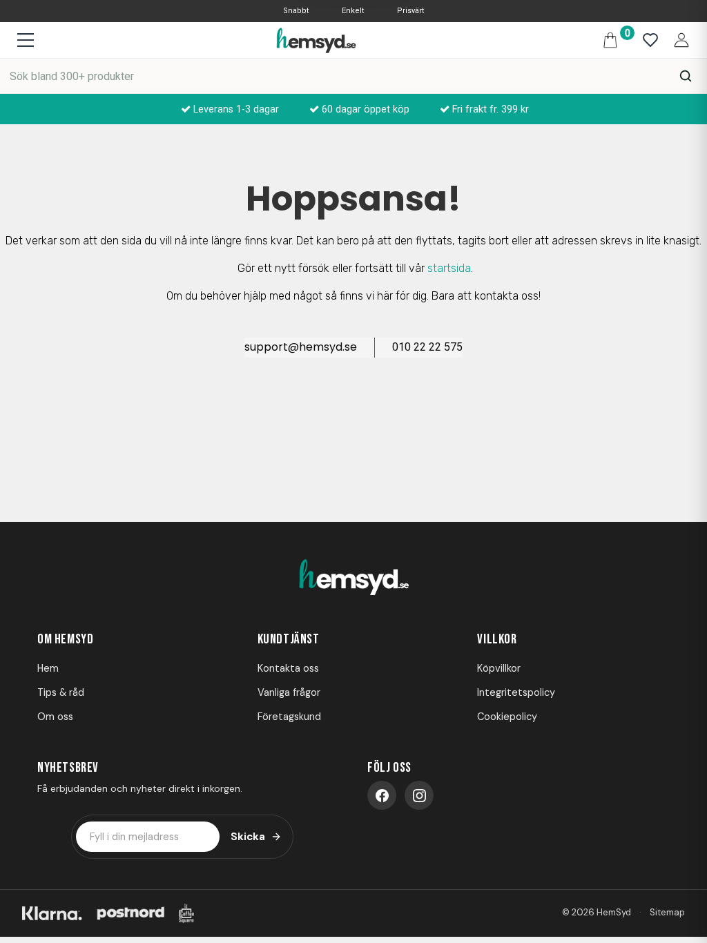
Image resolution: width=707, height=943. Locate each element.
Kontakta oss (288, 668)
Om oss (55, 716)
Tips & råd (60, 692)
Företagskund (289, 716)
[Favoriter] (647, 40)
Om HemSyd (65, 639)
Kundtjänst (289, 639)
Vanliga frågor (289, 692)
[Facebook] (381, 795)
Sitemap (667, 912)
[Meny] (25, 40)
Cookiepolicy (507, 716)
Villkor (496, 639)
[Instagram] (419, 795)
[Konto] (678, 39)
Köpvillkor (499, 668)
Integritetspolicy (516, 692)
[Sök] (685, 76)
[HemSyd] (353, 578)
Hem (48, 668)
